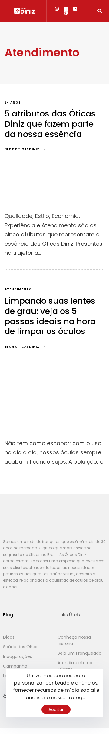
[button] (10, 11)
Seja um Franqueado (79, 653)
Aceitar (56, 710)
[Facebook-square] (66, 9)
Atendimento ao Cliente (75, 666)
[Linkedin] (75, 9)
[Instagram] (57, 9)
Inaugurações (17, 656)
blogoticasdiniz (22, 149)
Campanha (15, 666)
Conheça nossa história (74, 640)
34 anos (13, 103)
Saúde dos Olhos (20, 647)
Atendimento (18, 290)
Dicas (9, 637)
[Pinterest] (66, 13)
